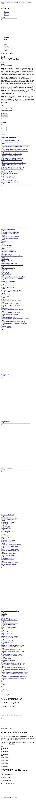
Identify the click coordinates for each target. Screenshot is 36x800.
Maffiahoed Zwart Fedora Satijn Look (11, 546)
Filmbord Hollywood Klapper (8, 519)
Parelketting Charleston (7, 524)
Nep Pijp (3, 615)
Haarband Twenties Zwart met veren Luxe (12, 169)
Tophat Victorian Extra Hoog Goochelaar (12, 256)
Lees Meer (12, 744)
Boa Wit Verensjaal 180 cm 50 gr (9, 314)
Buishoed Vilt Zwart (6, 274)
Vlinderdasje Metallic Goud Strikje (10, 637)
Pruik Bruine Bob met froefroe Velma (11, 291)
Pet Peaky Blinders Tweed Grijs (9, 233)
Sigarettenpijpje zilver (6, 421)
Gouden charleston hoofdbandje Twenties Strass (13, 678)
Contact (6, 50)
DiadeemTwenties (5, 242)
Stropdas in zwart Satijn (7, 269)
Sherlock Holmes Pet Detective (9, 564)
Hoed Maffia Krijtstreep (7, 541)
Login (5, 39)
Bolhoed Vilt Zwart (6, 537)
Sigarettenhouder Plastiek (7, 515)
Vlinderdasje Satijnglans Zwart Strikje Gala (12, 651)
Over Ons (6, 49)
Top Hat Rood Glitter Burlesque (9, 173)
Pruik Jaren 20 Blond (6, 532)
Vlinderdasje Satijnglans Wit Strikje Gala (11, 646)
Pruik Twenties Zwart (6, 468)
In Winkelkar (4, 115)
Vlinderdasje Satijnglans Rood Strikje (11, 155)
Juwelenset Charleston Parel (8, 178)
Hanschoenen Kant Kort (7, 559)
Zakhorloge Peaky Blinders (8, 555)
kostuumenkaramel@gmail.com (9, 797)
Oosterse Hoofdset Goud (7, 260)
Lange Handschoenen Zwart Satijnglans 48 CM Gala (15, 318)
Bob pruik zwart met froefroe (8, 660)
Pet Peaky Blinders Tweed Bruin (9, 238)
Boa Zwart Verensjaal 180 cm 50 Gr (10, 305)
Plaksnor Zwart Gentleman (8, 629)
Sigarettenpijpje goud (6, 528)
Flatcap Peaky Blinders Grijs (8, 251)
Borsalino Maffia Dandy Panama (9, 182)
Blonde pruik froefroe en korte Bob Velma (12, 655)
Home (5, 44)
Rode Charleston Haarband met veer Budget (12, 664)
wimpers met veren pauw (7, 283)
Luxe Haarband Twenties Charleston (10, 142)
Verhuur (6, 46)
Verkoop (6, 47)
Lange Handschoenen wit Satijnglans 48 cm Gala (14, 323)
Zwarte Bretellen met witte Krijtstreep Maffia (12, 278)
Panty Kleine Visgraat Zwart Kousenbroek (12, 265)
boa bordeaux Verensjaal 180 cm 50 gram (12, 309)
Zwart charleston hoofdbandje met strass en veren (14, 673)
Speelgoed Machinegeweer (8, 287)
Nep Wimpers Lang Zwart (8, 229)
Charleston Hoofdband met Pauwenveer (11, 160)
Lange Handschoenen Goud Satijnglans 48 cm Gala (14, 151)
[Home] (3, 17)
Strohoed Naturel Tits (6, 327)
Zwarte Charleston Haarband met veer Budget (13, 669)
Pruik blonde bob (5, 374)
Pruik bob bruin (5, 296)
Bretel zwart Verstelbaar (7, 642)
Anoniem (6, 37)
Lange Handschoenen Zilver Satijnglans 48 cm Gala (14, 146)
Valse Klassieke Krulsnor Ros (8, 624)
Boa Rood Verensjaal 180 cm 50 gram (11, 300)
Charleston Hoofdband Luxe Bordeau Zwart (12, 164)
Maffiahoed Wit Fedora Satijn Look (10, 550)
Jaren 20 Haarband (6, 247)
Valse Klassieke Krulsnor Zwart (9, 620)
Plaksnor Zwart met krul (7, 633)
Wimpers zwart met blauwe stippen (10, 611)
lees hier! (13, 715)
